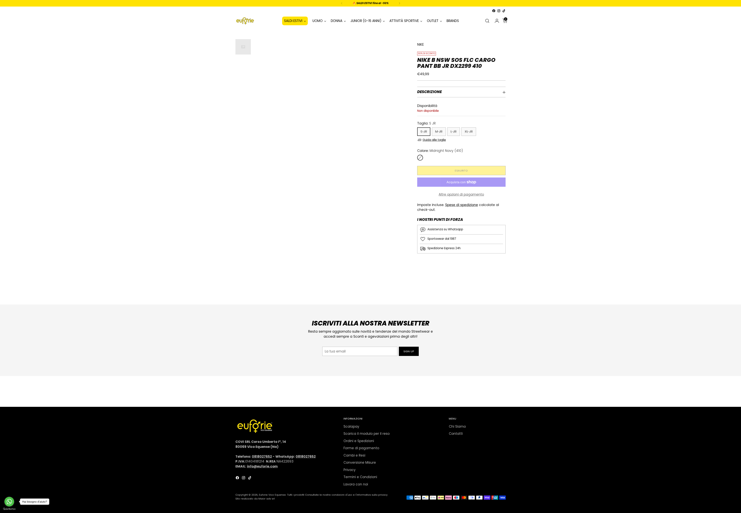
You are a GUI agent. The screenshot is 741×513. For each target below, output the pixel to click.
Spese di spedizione (461, 205)
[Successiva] (399, 3)
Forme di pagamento (361, 448)
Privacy (349, 470)
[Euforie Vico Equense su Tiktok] (504, 11)
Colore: (440, 150)
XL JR (469, 131)
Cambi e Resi (354, 455)
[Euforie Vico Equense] (245, 21)
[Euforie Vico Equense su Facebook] (494, 11)
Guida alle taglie (434, 140)
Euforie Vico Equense (272, 495)
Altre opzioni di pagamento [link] (461, 194)
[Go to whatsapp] (9, 501)
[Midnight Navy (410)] (420, 158)
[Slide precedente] (493, 291)
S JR (423, 131)
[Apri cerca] (487, 21)
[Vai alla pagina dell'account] (495, 21)
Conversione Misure (359, 462)
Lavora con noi (355, 484)
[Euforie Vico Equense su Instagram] (499, 11)
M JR (438, 131)
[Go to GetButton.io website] (9, 509)
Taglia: (426, 123)
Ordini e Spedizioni (358, 441)
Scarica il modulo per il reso (366, 433)
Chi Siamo (457, 426)
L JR (454, 131)
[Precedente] (342, 3)
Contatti (456, 433)
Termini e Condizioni (360, 477)
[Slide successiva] (502, 291)
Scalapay (351, 426)
